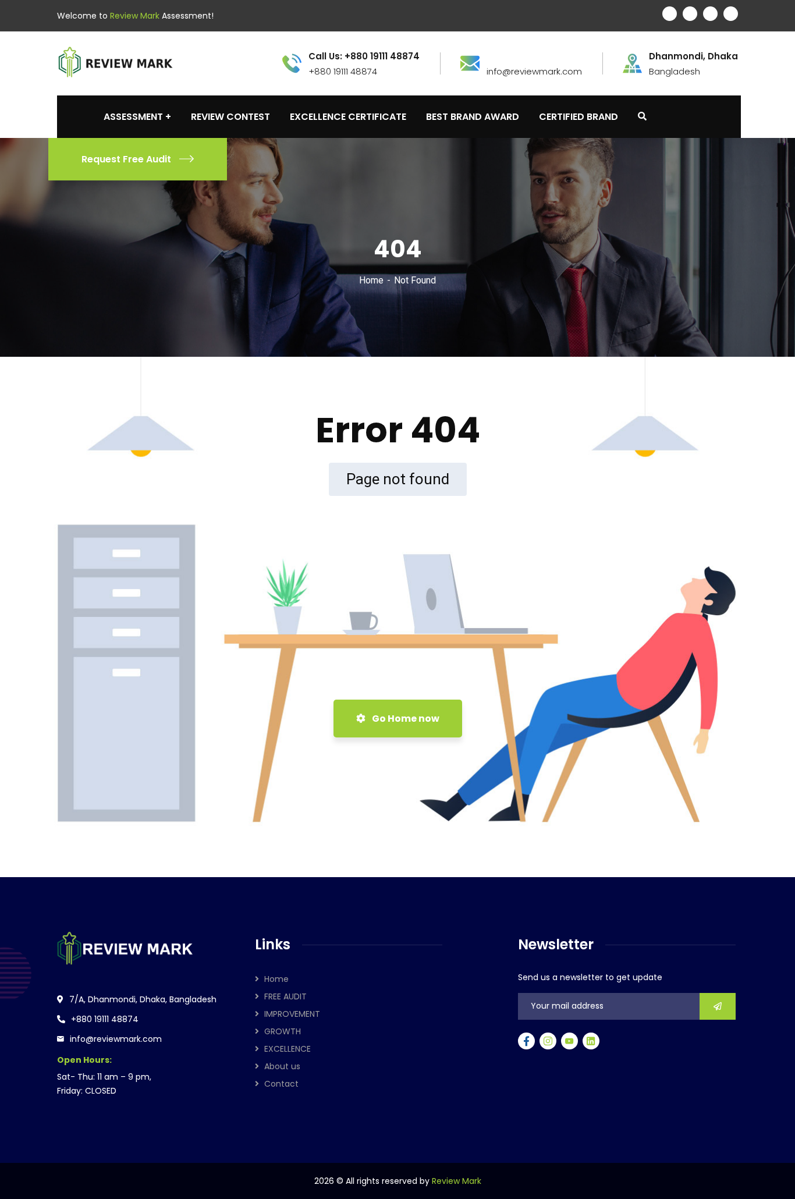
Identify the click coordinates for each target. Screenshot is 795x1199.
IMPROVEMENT (292, 1014)
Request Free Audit (126, 159)
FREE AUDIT (285, 996)
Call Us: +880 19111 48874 (364, 56)
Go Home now (404, 718)
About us (282, 1066)
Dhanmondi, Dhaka (693, 56)
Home (371, 280)
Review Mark (456, 1181)
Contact (281, 1084)
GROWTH (282, 1031)
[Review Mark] (115, 62)
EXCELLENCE (287, 1049)
